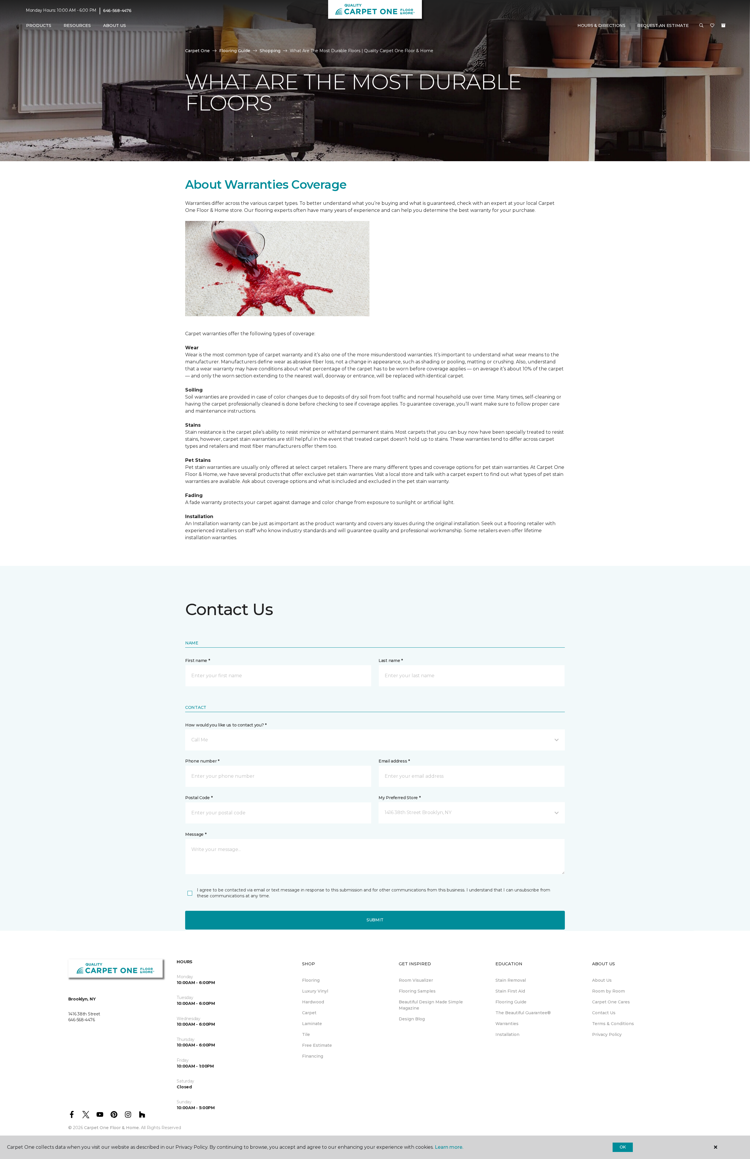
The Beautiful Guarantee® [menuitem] (523, 1012)
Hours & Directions (601, 25)
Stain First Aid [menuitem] (510, 991)
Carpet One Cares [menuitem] (611, 1002)
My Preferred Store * (399, 798)
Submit (375, 920)
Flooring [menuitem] (311, 980)
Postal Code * (198, 798)
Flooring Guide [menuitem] (510, 1002)
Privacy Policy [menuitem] (607, 1034)
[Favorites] (712, 25)
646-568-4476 (117, 10)
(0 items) (723, 25)
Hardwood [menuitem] (313, 1002)
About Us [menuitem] (602, 980)
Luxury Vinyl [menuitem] (315, 991)
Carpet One (197, 50)
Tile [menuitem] (306, 1034)
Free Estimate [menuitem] (317, 1045)
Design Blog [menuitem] (412, 1019)
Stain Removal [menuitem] (510, 980)
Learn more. (449, 1147)
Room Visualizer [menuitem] (416, 980)
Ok (623, 1147)
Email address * (394, 761)
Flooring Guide (234, 50)
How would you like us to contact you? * (226, 725)
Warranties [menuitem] (507, 1023)
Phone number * (202, 761)
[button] (701, 25)
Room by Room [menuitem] (608, 991)
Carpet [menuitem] (309, 1012)
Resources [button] (77, 25)
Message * (195, 834)
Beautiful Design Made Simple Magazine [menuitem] (431, 1005)
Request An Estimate (663, 25)
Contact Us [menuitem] (604, 1012)
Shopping (270, 50)
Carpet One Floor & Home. (112, 1127)
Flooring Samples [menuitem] (417, 991)
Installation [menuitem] (507, 1034)
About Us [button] (114, 25)
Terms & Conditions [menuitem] (613, 1023)
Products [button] (38, 25)
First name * (197, 660)
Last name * (391, 660)
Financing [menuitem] (312, 1056)
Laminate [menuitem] (312, 1023)
